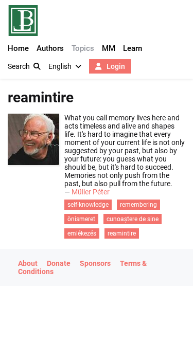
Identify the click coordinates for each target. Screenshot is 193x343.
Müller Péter (91, 192)
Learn (132, 48)
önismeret (81, 219)
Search (19, 66)
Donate (59, 263)
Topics (83, 48)
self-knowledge (88, 204)
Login (115, 66)
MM (108, 48)
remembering (138, 204)
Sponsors (95, 263)
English (60, 66)
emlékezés (81, 233)
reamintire (122, 233)
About (28, 263)
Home (18, 48)
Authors (50, 48)
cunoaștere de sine (133, 219)
